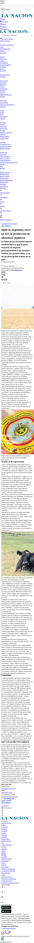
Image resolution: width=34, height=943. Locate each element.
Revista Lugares (5, 176)
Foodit (4, 24)
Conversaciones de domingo (9, 162)
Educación (3, 85)
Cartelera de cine (5, 144)
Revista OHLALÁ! (5, 172)
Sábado (2, 164)
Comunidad (3, 89)
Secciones (5, 22)
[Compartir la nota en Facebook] (2, 280)
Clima (1, 47)
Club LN (4, 27)
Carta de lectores (5, 160)
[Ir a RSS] (2, 903)
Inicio (3, 19)
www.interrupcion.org (8, 788)
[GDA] (6, 934)
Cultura (2, 87)
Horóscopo (3, 129)
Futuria (2, 57)
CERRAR (2, 1)
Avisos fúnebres (5, 156)
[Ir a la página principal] (17, 17)
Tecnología (3, 127)
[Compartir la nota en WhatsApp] (4, 275)
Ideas (1, 166)
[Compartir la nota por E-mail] (6, 280)
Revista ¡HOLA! (4, 174)
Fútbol (2, 111)
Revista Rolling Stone (6, 180)
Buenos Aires (4, 81)
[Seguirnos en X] (2, 892)
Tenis (1, 115)
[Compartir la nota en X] (4, 280)
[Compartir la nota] (2, 275)
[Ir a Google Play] (6, 908)
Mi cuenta (5, 29)
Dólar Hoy (3, 59)
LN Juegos (3, 123)
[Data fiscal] (2, 940)
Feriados (2, 131)
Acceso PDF (3, 152)
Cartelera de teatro (6, 146)
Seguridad (3, 83)
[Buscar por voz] (31, 35)
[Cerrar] (28, 32)
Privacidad (12, 928)
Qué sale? (3, 142)
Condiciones (5, 928)
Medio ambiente (6, 800)
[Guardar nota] (2, 272)
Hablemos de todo (6, 95)
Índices (2, 69)
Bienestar (3, 91)
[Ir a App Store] (6, 912)
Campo (2, 61)
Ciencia (2, 93)
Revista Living (4, 178)
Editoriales (3, 101)
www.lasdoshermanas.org (9, 796)
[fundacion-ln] (6, 227)
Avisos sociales (4, 158)
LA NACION (5, 224)
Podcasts (3, 134)
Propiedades (4, 63)
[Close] (2, 810)
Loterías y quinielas (6, 132)
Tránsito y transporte (6, 45)
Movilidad (3, 67)
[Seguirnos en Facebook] (2, 887)
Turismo (2, 125)
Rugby (2, 113)
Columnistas (4, 103)
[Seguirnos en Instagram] (2, 898)
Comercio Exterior (5, 65)
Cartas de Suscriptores (7, 105)
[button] (17, 125)
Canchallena (4, 117)
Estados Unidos (5, 75)
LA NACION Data (5, 49)
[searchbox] (16, 35)
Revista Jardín (4, 182)
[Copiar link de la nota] (2, 277)
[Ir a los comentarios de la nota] (4, 272)
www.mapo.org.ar (7, 792)
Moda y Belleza (4, 136)
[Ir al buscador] (3, 12)
